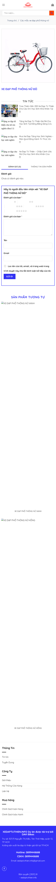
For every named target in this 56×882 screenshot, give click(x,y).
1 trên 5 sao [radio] (8, 202)
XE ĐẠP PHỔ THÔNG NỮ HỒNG (28, 728)
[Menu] (3, 5)
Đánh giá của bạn (13, 197)
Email (6, 253)
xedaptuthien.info (29, 877)
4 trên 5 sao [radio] (29, 206)
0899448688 (33, 852)
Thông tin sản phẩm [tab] (41, 166)
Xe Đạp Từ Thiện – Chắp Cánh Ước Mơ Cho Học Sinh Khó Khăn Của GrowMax (35, 154)
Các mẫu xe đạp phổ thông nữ (34, 20)
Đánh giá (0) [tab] (14, 166)
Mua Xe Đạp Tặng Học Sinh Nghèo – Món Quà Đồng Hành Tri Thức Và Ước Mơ (36, 139)
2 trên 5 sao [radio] (23, 202)
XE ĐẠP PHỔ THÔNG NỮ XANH (28, 511)
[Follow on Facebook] (4, 869)
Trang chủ (12, 20)
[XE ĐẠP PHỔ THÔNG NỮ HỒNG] (28, 621)
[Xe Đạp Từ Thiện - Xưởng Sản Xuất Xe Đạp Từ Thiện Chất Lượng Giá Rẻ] (28, 5)
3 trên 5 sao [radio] (10, 206)
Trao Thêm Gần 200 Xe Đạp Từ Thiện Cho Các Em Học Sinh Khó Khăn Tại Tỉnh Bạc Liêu (36, 109)
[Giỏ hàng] (52, 5)
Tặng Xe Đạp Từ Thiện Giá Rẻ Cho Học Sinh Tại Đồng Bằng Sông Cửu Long (35, 124)
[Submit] (51, 13)
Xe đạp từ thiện (24, 845)
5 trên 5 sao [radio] (10, 211)
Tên (5, 240)
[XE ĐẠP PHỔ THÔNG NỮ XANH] (28, 404)
